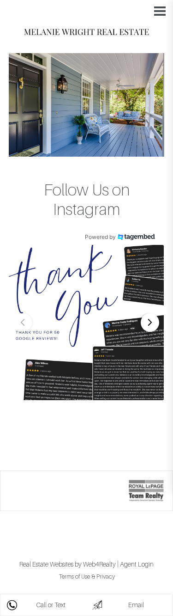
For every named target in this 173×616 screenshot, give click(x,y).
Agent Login (137, 564)
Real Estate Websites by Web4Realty (67, 564)
